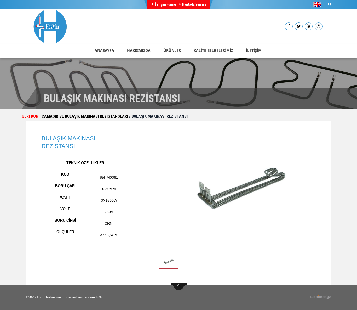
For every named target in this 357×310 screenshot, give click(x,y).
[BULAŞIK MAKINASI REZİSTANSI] (240, 189)
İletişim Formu (165, 4)
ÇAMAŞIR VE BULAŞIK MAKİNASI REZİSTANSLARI (85, 116)
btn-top (179, 286)
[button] (318, 4)
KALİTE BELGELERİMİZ (213, 50)
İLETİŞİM (254, 50)
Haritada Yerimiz (194, 4)
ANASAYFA (104, 50)
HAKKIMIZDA (139, 50)
